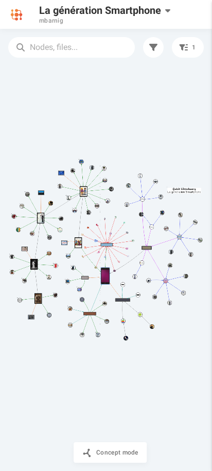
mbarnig (51, 20)
